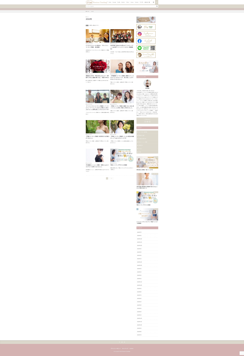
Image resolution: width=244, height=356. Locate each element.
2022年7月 (139, 334)
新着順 (87, 25)
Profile (118, 2)
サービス (140, 148)
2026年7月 (139, 232)
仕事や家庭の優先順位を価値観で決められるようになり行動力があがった (146, 187)
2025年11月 (139, 242)
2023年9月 (139, 288)
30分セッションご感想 (142, 142)
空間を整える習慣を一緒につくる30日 (144, 169)
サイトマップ (125, 348)
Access (132, 2)
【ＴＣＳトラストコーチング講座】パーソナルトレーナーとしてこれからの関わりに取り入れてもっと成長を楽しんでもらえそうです (97, 107)
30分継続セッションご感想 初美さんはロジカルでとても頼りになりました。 (97, 165)
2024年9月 (139, 268)
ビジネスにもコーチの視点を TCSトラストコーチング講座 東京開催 (97, 46)
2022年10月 (139, 324)
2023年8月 (139, 291)
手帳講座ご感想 (141, 135)
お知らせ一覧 (147, 2)
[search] (157, 6)
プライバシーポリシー (116, 348)
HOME (88, 11)
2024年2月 (139, 278)
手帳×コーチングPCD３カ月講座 (118, 165)
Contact (136, 2)
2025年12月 (139, 238)
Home (110, 2)
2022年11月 (139, 321)
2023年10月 (139, 285)
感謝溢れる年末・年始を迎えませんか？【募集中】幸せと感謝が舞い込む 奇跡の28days (97, 76)
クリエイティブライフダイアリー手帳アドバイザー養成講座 (146, 222)
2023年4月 (139, 305)
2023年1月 (139, 315)
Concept (114, 2)
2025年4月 (139, 252)
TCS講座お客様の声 (142, 138)
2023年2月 (139, 311)
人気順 (90, 25)
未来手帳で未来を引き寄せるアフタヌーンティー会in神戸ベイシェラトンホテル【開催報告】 (121, 47)
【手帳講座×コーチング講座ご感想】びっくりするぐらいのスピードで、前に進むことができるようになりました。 (122, 77)
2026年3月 (139, 235)
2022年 (92, 11)
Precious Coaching (126, 351)
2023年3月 (139, 308)
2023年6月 (139, 298)
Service (122, 2)
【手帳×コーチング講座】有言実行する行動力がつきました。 (97, 137)
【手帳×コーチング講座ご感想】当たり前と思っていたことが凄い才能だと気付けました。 (122, 106)
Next (111, 178)
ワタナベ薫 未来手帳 (142, 132)
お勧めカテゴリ (95, 25)
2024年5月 (139, 271)
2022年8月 (139, 331)
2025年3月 (139, 255)
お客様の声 (140, 145)
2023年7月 (139, 295)
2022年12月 (139, 318)
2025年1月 (139, 258)
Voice (127, 2)
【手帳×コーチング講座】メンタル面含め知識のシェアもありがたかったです (122, 137)
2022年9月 (139, 328)
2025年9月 (139, 248)
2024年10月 (139, 265)
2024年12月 (139, 262)
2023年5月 (139, 301)
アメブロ (141, 2)
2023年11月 (139, 281)
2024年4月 (139, 275)
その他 (139, 151)
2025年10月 (139, 245)
